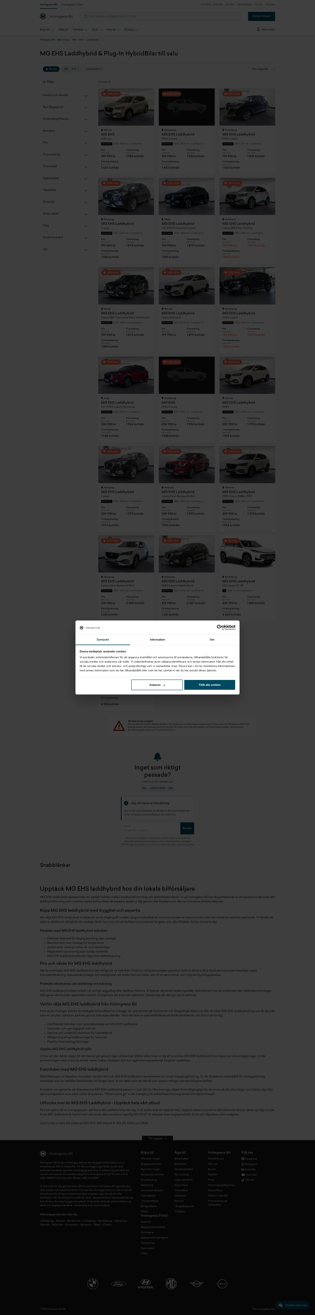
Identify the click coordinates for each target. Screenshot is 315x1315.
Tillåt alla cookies (210, 684)
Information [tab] (157, 639)
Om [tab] (212, 639)
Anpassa (154, 684)
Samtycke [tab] (103, 639)
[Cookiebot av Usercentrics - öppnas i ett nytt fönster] (220, 627)
